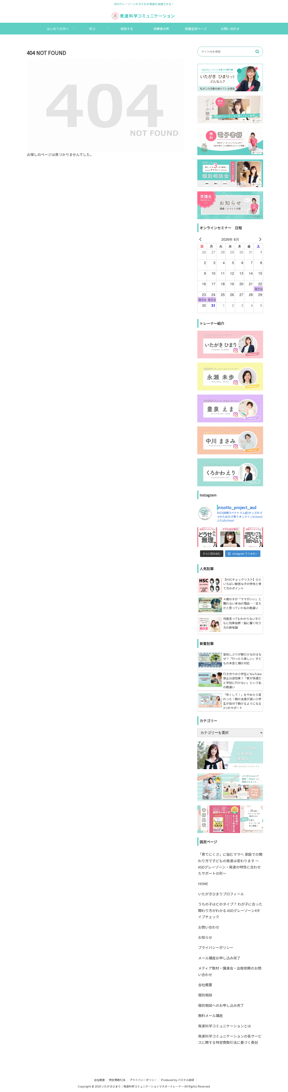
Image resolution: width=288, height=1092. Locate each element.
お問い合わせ (208, 927)
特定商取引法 (117, 1080)
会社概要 (205, 984)
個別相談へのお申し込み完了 (221, 1005)
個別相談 (205, 994)
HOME (203, 883)
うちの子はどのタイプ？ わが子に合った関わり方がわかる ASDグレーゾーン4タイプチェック (230, 910)
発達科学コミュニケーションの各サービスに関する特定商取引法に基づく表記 (230, 1039)
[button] (257, 51)
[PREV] (201, 239)
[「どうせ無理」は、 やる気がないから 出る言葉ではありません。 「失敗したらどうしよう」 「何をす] (207, 537)
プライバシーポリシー (215, 947)
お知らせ (205, 937)
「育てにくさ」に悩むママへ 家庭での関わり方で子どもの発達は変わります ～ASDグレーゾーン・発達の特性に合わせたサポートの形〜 (230, 864)
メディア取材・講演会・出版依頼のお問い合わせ (229, 971)
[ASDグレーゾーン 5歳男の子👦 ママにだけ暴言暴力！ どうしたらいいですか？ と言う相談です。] (230, 537)
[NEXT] (259, 239)
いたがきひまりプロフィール (221, 893)
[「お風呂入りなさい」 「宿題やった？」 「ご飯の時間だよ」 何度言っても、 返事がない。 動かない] (253, 537)
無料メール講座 (210, 1015)
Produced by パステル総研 (177, 1080)
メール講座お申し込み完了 (219, 957)
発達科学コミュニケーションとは (224, 1025)
